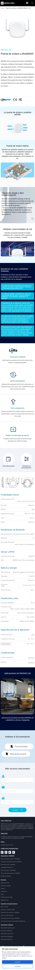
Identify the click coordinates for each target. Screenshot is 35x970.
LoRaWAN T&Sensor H (7, 867)
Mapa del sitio (5, 900)
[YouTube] (9, 852)
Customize (17, 966)
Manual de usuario (18, 753)
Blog (2, 894)
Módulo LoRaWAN (6, 876)
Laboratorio (4, 891)
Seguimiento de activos (7, 933)
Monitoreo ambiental (6, 930)
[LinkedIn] (13, 852)
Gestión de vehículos (6, 939)
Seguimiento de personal (7, 928)
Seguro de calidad (5, 885)
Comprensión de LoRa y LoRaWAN (10, 918)
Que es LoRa (4, 907)
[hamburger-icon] (27, 3)
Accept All (17, 962)
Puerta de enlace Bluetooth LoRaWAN (11, 861)
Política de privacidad (6, 897)
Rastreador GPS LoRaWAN (8, 864)
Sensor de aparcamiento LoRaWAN (10, 873)
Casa (2, 8)
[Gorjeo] (6, 852)
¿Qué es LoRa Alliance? (7, 915)
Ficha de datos (21, 746)
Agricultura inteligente (7, 936)
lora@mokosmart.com (7, 845)
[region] (17, 958)
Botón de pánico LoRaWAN (8, 870)
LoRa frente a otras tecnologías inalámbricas (13, 921)
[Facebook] (2, 852)
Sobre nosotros (5, 883)
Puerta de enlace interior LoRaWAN (10, 859)
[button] (32, 3)
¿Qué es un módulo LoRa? (8, 909)
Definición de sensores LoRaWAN (10, 912)
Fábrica (3, 888)
